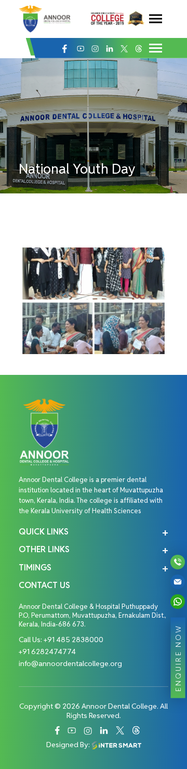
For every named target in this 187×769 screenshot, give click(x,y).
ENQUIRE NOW (178, 657)
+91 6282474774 (47, 651)
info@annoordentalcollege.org (70, 663)
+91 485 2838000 (73, 639)
